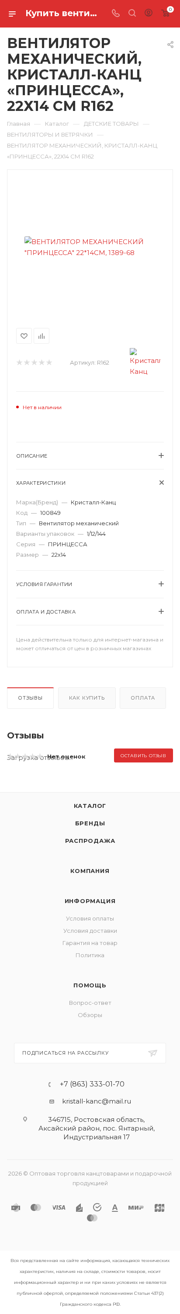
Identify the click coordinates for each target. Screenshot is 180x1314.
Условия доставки (90, 930)
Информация (90, 900)
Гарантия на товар (90, 942)
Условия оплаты (90, 918)
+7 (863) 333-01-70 (92, 1084)
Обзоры (90, 1014)
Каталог (90, 805)
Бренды (90, 823)
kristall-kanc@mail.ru (96, 1101)
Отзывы (30, 698)
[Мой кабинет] (148, 14)
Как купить (87, 698)
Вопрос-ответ (90, 1002)
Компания (89, 870)
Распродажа (90, 840)
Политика (90, 955)
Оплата (143, 698)
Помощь (90, 985)
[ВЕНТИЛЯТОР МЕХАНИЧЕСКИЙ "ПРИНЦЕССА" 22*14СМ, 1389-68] (90, 247)
